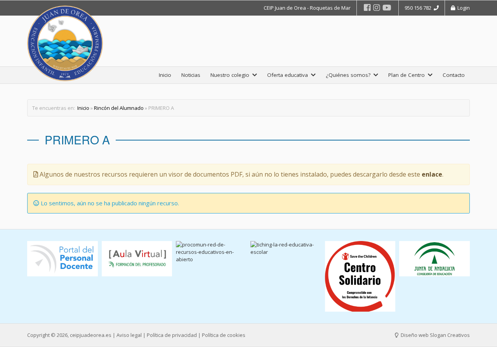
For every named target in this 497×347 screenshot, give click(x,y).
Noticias (190, 74)
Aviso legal (129, 334)
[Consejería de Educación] (434, 258)
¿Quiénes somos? (350, 74)
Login (462, 7)
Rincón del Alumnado (119, 107)
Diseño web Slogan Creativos (435, 334)
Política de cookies (223, 334)
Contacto (454, 74)
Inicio (165, 74)
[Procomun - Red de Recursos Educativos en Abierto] (211, 252)
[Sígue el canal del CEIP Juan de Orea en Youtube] (387, 7)
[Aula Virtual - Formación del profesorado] (137, 258)
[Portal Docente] (62, 258)
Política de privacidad (172, 334)
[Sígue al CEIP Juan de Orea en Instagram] (376, 7)
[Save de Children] (360, 276)
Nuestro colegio (231, 74)
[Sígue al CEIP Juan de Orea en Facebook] (367, 7)
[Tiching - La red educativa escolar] (285, 248)
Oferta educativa (289, 74)
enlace (432, 174)
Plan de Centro (408, 74)
